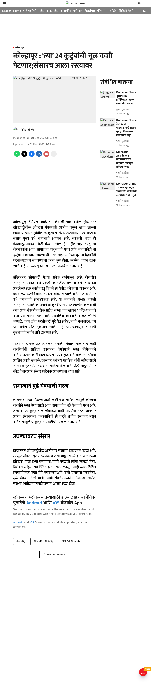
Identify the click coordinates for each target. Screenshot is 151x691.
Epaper (6, 10)
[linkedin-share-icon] (39, 156)
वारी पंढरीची (29, 10)
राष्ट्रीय (41, 10)
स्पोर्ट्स (113, 10)
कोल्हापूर (21, 541)
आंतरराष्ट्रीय (52, 10)
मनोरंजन (77, 10)
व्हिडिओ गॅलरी (126, 10)
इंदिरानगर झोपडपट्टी (44, 541)
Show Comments (54, 554)
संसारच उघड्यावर (71, 541)
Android (34, 503)
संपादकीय (66, 10)
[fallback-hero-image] (107, 95)
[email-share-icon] (46, 156)
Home (17, 10)
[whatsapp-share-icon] (17, 156)
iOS (56, 503)
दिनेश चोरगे (27, 130)
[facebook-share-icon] (32, 156)
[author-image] (16, 130)
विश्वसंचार (90, 10)
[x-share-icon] (24, 156)
